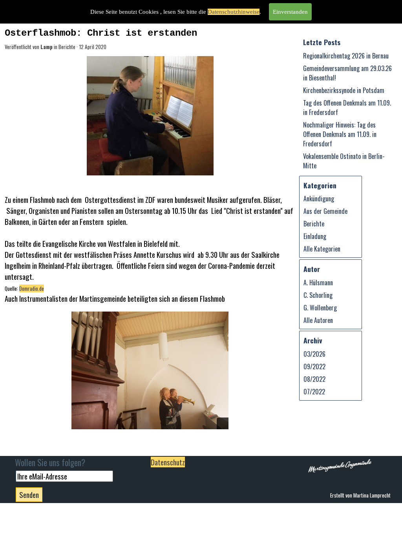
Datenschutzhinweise (233, 12)
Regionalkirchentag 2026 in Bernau (346, 55)
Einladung (314, 236)
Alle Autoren (318, 320)
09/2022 (314, 366)
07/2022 (314, 391)
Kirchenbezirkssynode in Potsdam (343, 90)
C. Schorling (318, 295)
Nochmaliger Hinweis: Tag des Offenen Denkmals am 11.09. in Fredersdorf (339, 134)
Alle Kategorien (321, 248)
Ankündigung (318, 198)
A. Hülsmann (318, 282)
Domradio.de (31, 288)
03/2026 (314, 354)
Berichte (313, 223)
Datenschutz (168, 462)
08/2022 (314, 379)
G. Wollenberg (320, 307)
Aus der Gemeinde (325, 211)
